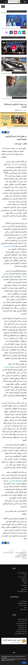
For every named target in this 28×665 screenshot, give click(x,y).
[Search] (3, 6)
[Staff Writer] (21, 110)
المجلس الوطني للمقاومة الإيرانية (19, 72)
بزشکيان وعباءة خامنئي (8, 552)
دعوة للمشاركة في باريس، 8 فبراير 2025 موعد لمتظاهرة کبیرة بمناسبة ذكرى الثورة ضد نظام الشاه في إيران (21, 555)
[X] (5, 132)
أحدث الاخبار (24, 101)
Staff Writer (17, 110)
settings (3, 660)
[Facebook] (8, 132)
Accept (24, 662)
